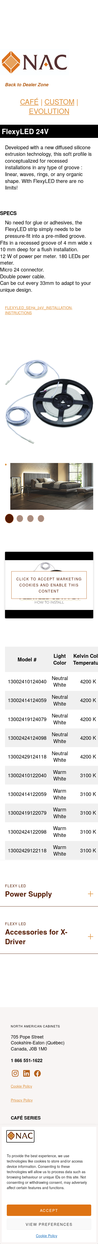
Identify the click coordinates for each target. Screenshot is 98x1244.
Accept (49, 1210)
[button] (9, 518)
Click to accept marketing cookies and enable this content (49, 585)
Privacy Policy (22, 1100)
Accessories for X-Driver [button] (36, 936)
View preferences (49, 1224)
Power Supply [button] (28, 893)
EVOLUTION (49, 111)
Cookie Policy (46, 1235)
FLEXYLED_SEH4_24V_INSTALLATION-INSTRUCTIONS (39, 310)
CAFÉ (29, 101)
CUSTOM (59, 101)
